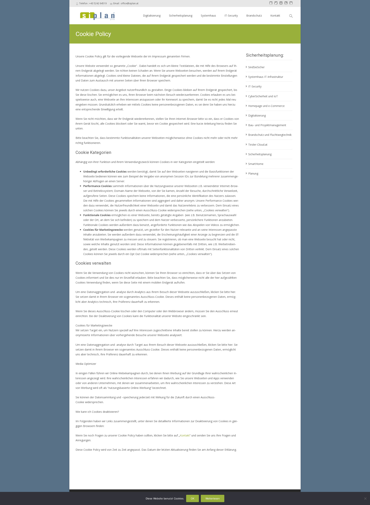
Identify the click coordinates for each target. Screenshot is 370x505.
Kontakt (275, 15)
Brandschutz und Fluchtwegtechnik (270, 135)
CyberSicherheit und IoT (263, 96)
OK (192, 498)
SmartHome (255, 164)
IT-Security (231, 15)
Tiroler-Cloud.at (257, 144)
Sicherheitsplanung (180, 15)
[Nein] (365, 498)
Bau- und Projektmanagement (267, 125)
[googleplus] (291, 5)
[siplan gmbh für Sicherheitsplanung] (94, 14)
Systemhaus (208, 15)
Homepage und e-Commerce (266, 106)
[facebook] (270, 5)
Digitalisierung (152, 15)
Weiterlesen (212, 498)
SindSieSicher (256, 67)
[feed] (286, 5)
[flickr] (281, 5)
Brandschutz (254, 15)
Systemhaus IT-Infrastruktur (265, 77)
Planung (253, 173)
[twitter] (276, 5)
